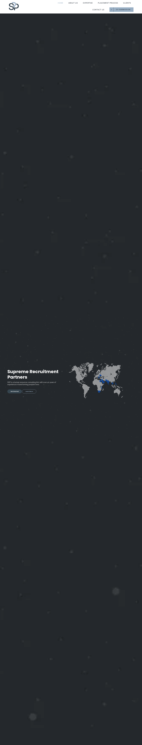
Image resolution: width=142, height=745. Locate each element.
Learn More (29, 391)
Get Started (15, 391)
